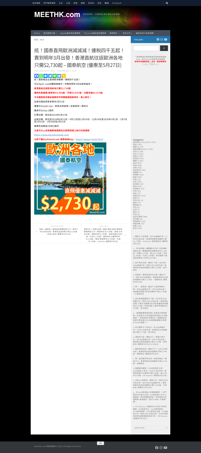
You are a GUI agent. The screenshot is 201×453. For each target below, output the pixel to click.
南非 (135, 193)
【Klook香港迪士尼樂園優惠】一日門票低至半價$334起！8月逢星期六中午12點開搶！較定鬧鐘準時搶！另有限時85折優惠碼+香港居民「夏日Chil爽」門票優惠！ (150, 397)
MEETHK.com (57, 14)
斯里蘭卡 (137, 188)
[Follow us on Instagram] (161, 39)
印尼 (135, 181)
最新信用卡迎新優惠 (145, 33)
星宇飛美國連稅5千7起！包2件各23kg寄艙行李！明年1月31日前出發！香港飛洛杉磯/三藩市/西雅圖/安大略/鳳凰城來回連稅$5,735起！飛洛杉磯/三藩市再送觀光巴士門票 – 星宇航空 (150, 303)
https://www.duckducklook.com (51, 134)
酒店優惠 (36, 3)
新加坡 (91, 3)
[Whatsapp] (41, 76)
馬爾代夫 (137, 195)
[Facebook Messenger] (46, 76)
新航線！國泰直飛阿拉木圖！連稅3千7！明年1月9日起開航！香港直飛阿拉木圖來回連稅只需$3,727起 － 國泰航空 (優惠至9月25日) (150, 278)
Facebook (117, 3)
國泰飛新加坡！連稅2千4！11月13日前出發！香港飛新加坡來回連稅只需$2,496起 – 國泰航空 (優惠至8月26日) (150, 351)
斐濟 (135, 198)
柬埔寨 (136, 174)
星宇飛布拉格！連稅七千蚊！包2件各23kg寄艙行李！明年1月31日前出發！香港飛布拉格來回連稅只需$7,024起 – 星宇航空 (150, 266)
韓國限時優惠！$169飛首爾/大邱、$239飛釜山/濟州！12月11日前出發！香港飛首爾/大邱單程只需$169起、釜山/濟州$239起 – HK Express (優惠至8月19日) (150, 372)
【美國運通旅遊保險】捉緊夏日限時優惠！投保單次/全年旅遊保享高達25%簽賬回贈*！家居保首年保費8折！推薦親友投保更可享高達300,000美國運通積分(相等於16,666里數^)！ (150, 318)
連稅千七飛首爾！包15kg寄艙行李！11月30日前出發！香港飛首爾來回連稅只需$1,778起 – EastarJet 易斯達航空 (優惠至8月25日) (150, 240)
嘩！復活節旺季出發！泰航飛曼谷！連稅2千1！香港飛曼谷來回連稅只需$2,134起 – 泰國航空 (150, 361)
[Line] (55, 76)
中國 (135, 167)
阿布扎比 (137, 200)
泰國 (75, 3)
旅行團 (136, 219)
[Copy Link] (64, 76)
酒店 (135, 144)
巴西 (135, 214)
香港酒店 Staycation (142, 142)
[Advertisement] (150, 84)
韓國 (83, 3)
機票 (36, 39)
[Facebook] (36, 76)
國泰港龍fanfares (140, 149)
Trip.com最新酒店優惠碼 (95, 33)
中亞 (135, 207)
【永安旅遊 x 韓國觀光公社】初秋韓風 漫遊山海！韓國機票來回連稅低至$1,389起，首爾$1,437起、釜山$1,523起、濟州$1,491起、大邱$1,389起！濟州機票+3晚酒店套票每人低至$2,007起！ (150, 253)
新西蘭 (136, 184)
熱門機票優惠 (49, 3)
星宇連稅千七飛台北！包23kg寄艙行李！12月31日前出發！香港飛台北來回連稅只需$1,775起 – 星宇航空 (150, 329)
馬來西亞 (137, 170)
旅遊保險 (137, 223)
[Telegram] (50, 76)
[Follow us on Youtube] (165, 39)
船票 (135, 226)
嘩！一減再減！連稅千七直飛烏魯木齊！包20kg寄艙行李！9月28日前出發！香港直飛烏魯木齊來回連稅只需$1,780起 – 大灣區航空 (150, 290)
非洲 (135, 209)
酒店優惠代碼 (49, 33)
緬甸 (135, 202)
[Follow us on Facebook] (158, 39)
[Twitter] (59, 76)
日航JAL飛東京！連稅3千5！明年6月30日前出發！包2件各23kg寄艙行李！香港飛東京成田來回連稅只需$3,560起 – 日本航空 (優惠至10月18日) (150, 384)
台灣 (68, 3)
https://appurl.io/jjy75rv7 (89, 139)
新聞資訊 (137, 221)
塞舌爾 (136, 205)
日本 (61, 3)
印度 (135, 179)
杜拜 (135, 191)
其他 (135, 228)
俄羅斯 (136, 172)
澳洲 (99, 3)
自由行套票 (137, 216)
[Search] (164, 48)
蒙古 (135, 212)
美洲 (135, 186)
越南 (135, 177)
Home (37, 33)
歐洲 (107, 3)
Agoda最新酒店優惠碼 (70, 33)
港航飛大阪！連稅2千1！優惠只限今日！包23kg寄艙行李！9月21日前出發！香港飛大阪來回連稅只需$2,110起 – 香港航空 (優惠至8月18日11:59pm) (150, 340)
